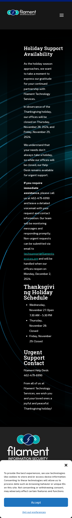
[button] (66, 465)
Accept (36, 502)
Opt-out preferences (34, 512)
